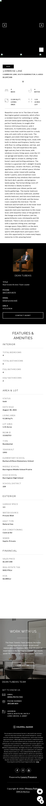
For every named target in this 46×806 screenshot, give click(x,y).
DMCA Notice (23, 792)
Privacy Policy (32, 788)
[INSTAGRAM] (23, 770)
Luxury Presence (29, 777)
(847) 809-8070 (9, 292)
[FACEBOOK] (17, 770)
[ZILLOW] (29, 770)
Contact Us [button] (23, 665)
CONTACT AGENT (23, 315)
